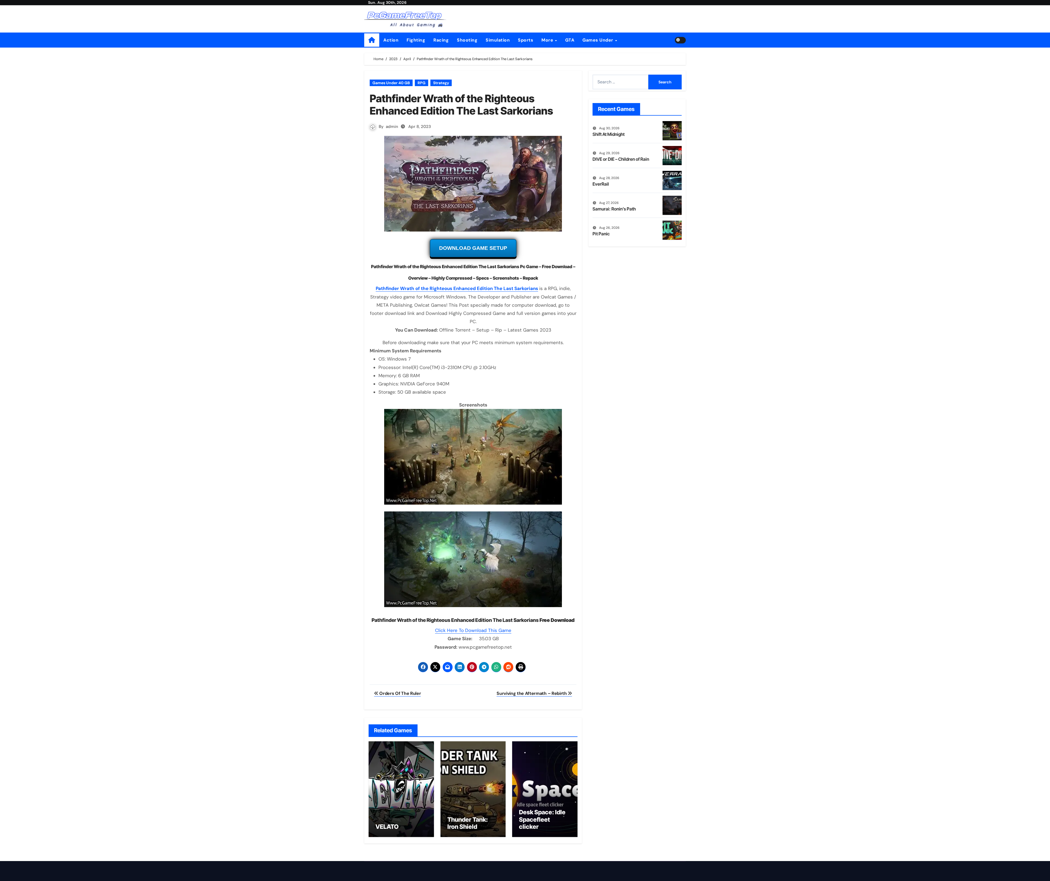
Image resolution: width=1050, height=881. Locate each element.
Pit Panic (601, 233)
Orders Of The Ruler (399, 693)
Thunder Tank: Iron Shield (467, 823)
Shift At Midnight (609, 134)
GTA (569, 40)
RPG (421, 82)
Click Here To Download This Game (473, 630)
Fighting (416, 40)
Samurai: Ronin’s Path (614, 209)
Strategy (441, 82)
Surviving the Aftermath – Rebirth (532, 693)
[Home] (371, 40)
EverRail (601, 184)
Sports (525, 40)
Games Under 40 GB (391, 82)
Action (390, 40)
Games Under (598, 40)
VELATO (387, 826)
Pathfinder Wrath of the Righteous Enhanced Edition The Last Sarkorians (457, 288)
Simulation (498, 40)
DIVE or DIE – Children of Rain (621, 159)
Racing (441, 40)
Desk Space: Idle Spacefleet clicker (542, 819)
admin (392, 126)
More (548, 40)
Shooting (467, 40)
